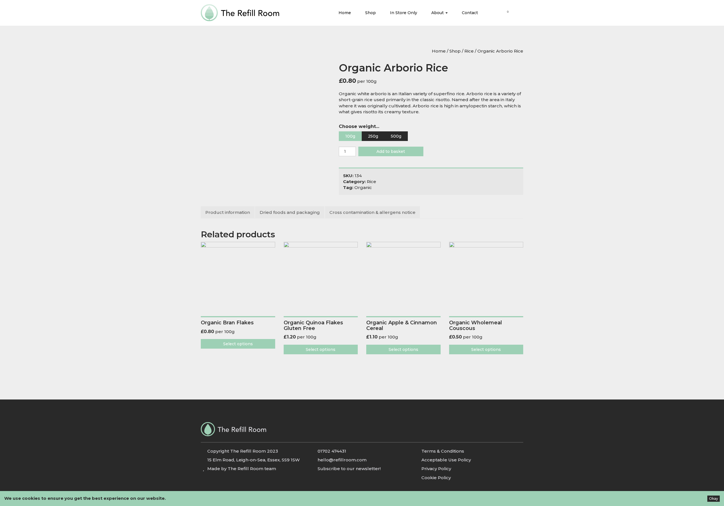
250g (373, 136)
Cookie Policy (436, 477)
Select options (238, 343)
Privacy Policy (436, 468)
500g (396, 136)
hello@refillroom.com (342, 459)
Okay (713, 498)
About (438, 12)
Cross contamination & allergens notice (372, 212)
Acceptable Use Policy (446, 459)
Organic (363, 187)
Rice (469, 51)
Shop (370, 12)
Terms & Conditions (442, 451)
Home (345, 12)
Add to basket (390, 151)
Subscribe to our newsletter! (349, 468)
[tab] (228, 212)
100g (350, 136)
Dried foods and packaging (290, 212)
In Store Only (403, 12)
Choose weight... (359, 126)
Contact (470, 12)
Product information (227, 212)
